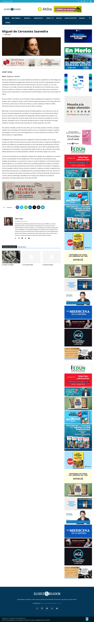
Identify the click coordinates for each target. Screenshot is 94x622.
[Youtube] (90, 1)
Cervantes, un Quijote (8, 264)
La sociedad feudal (27, 264)
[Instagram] (81, 1)
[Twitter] (87, 1)
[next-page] (6, 268)
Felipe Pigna (7, 34)
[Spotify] (84, 1)
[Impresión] (38, 207)
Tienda (7, 22)
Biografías (9, 27)
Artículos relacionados (9, 247)
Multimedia (16, 18)
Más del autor (22, 247)
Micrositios (38, 18)
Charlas (82, 18)
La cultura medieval (48, 264)
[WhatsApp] (26, 207)
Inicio (7, 18)
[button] (90, 18)
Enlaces (59, 18)
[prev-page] (3, 268)
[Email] (34, 207)
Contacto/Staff (70, 18)
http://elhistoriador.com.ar (21, 221)
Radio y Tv (50, 18)
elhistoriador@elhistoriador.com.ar (51, 603)
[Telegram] (43, 207)
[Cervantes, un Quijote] (11, 257)
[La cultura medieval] (52, 257)
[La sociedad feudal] (31, 257)
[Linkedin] (30, 207)
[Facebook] (78, 1)
